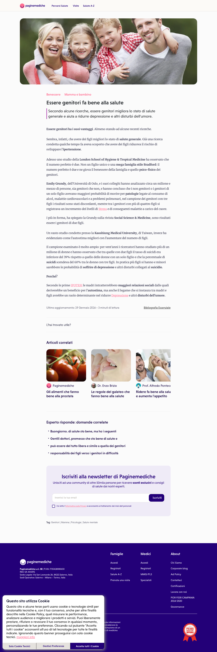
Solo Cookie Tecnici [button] (19, 646)
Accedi (114, 562)
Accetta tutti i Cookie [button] (87, 646)
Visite (76, 5)
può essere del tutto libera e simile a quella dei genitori (87, 446)
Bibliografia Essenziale (157, 307)
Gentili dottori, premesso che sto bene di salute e (83, 438)
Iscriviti (157, 497)
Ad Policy (176, 574)
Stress (102, 209)
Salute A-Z (88, 5)
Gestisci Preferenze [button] (53, 646)
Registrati (115, 568)
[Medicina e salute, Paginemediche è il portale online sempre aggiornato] (32, 5)
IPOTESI (76, 285)
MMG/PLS (146, 574)
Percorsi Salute (60, 5)
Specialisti (146, 580)
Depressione (119, 295)
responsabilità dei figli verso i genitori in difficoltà (84, 453)
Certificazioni (178, 586)
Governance (177, 606)
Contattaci (176, 580)
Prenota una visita (120, 580)
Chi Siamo (176, 562)
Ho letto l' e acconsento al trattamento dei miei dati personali (94, 506)
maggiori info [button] (26, 637)
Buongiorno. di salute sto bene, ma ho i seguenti (83, 431)
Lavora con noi (179, 592)
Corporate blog (179, 568)
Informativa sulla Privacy (75, 506)
